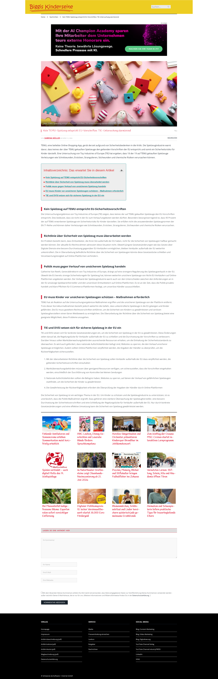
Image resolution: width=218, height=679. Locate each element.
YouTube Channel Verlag (145, 644)
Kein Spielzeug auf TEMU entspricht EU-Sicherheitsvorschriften (76, 177)
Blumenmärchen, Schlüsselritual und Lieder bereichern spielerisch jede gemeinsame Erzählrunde (126, 511)
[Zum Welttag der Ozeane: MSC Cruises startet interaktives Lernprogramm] (161, 423)
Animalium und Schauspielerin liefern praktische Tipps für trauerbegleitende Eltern (161, 511)
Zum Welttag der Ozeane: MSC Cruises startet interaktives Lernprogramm (160, 437)
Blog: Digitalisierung (143, 639)
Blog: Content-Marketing (145, 629)
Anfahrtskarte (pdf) (48, 649)
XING (138, 659)
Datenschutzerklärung (140, 595)
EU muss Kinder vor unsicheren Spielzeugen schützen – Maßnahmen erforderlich (85, 191)
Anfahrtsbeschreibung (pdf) (51, 639)
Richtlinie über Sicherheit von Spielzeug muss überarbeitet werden (77, 182)
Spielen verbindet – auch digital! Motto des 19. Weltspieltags (55, 473)
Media (90, 629)
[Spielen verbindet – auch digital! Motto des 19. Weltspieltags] (56, 460)
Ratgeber (91, 644)
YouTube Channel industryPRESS (148, 649)
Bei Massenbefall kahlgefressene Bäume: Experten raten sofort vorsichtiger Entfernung (55, 511)
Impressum (45, 634)
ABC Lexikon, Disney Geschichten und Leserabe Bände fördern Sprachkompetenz (90, 438)
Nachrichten (172, 138)
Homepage (45, 629)
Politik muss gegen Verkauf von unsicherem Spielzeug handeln (76, 186)
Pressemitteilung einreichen (98, 634)
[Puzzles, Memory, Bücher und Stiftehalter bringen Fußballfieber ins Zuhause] (126, 460)
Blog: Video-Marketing (144, 634)
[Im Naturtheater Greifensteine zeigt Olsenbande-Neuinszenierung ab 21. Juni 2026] (91, 460)
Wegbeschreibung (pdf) (49, 654)
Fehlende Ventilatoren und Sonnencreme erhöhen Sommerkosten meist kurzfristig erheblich (56, 438)
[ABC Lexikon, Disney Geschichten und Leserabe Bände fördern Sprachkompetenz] (91, 423)
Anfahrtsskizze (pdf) (48, 644)
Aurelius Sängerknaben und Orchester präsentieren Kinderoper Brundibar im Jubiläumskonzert (126, 438)
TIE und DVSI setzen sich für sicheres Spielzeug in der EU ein (75, 195)
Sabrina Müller (52, 138)
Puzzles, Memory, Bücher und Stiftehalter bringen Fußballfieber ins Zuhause (125, 473)
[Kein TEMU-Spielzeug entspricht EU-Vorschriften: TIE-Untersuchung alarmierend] (109, 94)
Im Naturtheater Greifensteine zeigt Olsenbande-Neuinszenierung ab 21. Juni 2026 (90, 475)
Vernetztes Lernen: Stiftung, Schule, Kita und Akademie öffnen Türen (161, 473)
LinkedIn (139, 654)
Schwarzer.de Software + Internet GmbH (58, 676)
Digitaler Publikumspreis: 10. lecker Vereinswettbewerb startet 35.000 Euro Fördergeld (90, 511)
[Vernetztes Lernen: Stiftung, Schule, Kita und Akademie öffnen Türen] (161, 460)
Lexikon (91, 639)
